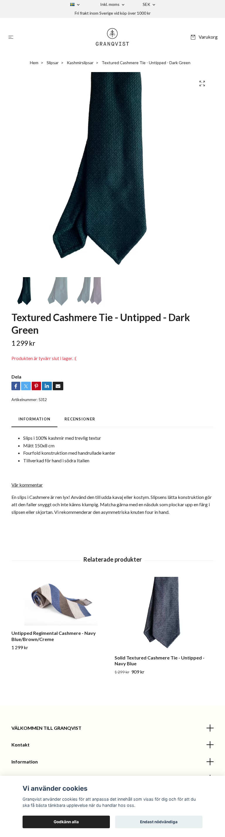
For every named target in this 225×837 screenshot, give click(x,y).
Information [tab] (34, 419)
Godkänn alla (66, 821)
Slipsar (53, 62)
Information (24, 761)
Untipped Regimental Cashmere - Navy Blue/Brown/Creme (53, 636)
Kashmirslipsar (80, 62)
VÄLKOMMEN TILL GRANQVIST (46, 728)
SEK (147, 4)
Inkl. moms (110, 4)
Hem (34, 62)
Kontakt (20, 744)
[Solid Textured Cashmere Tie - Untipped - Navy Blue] (164, 613)
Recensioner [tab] (79, 419)
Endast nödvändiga (159, 821)
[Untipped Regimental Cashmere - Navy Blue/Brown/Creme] (60, 601)
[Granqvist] (112, 36)
